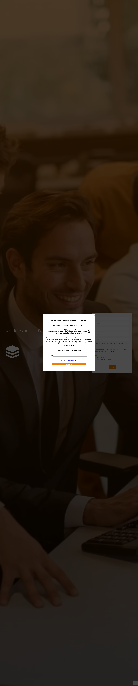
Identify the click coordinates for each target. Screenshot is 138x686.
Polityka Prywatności (68, 351)
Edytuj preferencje (80, 348)
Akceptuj (57, 348)
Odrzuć (69, 348)
